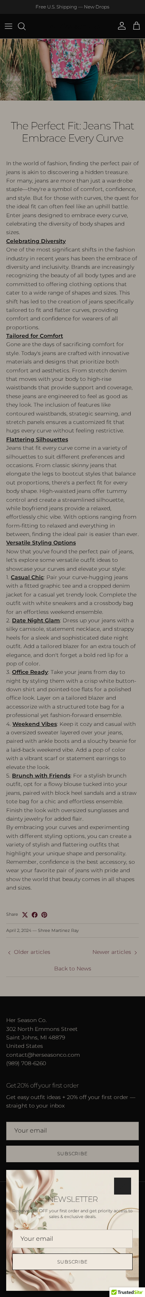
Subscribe (72, 1262)
